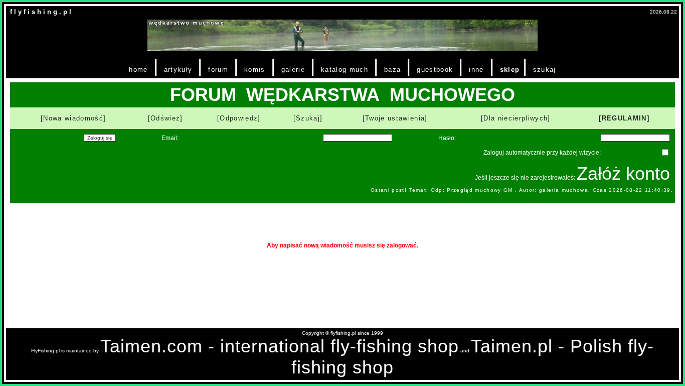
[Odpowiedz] (239, 118)
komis (254, 69)
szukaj (544, 69)
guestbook (435, 69)
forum (218, 69)
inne (476, 69)
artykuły (178, 69)
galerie (293, 69)
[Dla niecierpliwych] (516, 118)
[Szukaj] (308, 118)
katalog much (344, 69)
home (138, 69)
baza (392, 69)
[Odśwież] (165, 118)
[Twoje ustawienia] (395, 118)
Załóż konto (623, 173)
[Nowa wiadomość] (73, 118)
